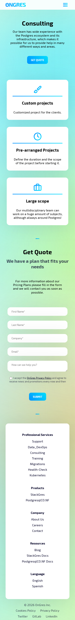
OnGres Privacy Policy (39, 377)
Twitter (23, 616)
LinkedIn (51, 616)
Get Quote (37, 59)
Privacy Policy (49, 610)
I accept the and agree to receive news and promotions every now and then (37, 379)
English (37, 580)
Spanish (37, 586)
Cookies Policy (26, 610)
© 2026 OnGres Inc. (37, 605)
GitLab (37, 616)
